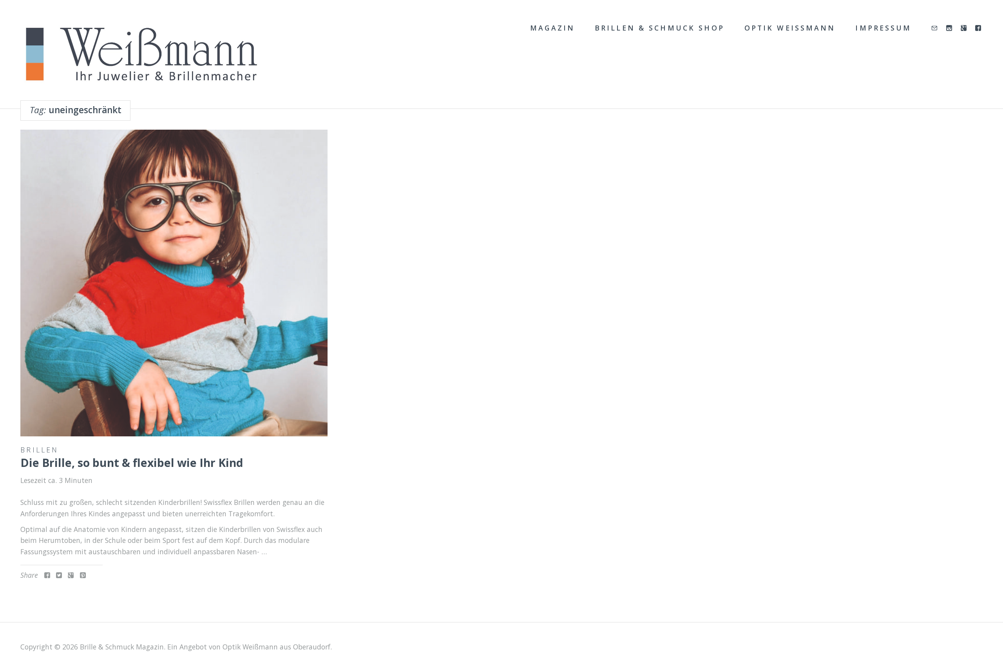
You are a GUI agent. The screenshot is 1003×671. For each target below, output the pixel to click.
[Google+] (964, 28)
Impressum (883, 28)
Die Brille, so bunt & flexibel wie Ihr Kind (131, 462)
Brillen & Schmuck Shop (659, 28)
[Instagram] (950, 28)
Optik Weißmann (790, 28)
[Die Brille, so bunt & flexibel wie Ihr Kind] (174, 283)
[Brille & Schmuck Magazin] (140, 55)
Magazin (552, 28)
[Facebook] (979, 28)
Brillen (39, 449)
